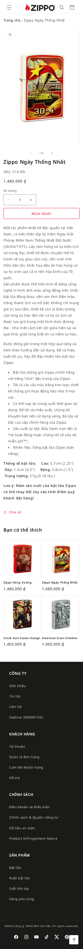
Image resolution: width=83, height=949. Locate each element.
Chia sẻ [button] (15, 512)
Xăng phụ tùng (21, 899)
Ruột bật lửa (19, 878)
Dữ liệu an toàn (22, 828)
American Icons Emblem (60, 638)
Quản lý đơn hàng (24, 757)
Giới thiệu (17, 686)
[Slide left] (31, 153)
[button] (9, 7)
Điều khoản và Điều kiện (29, 807)
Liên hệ (15, 706)
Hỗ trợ (14, 778)
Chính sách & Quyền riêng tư (33, 817)
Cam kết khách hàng (26, 767)
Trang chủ (11, 20)
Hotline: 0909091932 (26, 717)
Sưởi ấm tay (19, 888)
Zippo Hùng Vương (17, 582)
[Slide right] (52, 153)
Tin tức (15, 696)
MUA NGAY (41, 213)
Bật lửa (15, 867)
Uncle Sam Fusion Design (22, 638)
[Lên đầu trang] (73, 939)
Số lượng (10, 191)
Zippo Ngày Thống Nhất (60, 582)
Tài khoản (17, 746)
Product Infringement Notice (33, 838)
